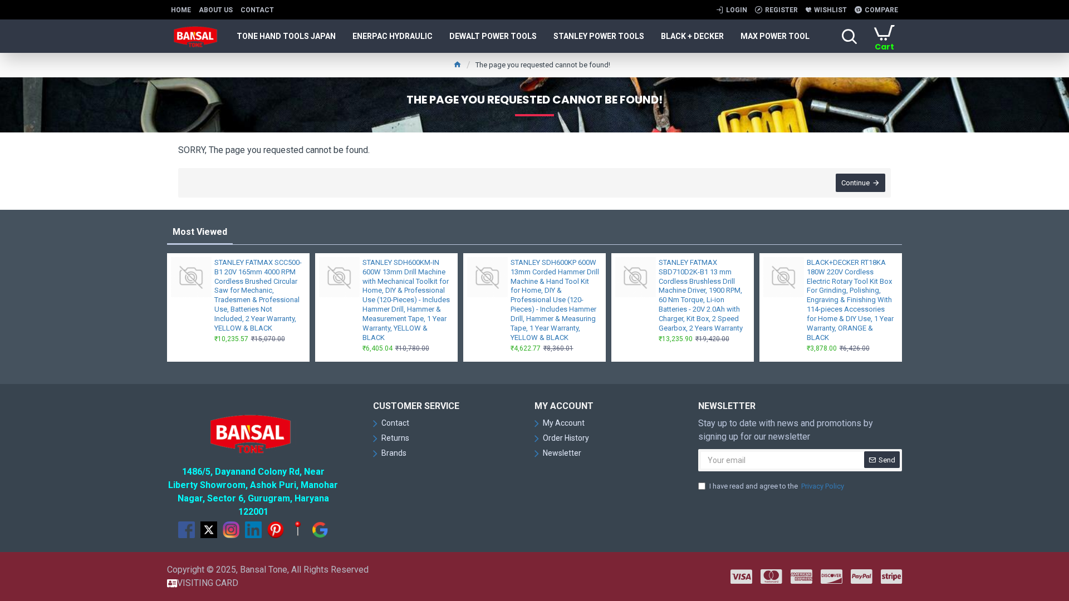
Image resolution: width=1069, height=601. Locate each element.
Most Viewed (200, 231)
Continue (855, 183)
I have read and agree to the (776, 486)
